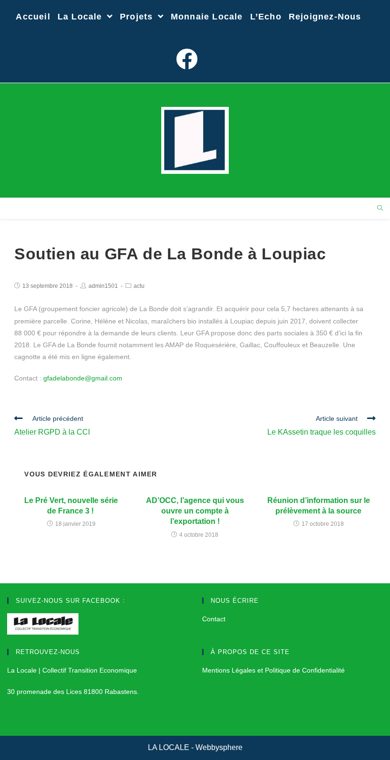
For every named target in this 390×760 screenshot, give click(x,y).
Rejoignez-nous (325, 16)
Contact (213, 619)
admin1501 (103, 286)
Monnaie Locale (207, 16)
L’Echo (266, 16)
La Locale (81, 16)
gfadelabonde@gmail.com (82, 378)
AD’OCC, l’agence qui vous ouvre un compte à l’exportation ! (195, 511)
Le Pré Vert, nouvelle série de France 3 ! (71, 505)
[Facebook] (189, 59)
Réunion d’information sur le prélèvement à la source (318, 505)
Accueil (33, 16)
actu (139, 286)
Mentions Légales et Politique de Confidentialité (273, 670)
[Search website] (380, 209)
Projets (138, 16)
